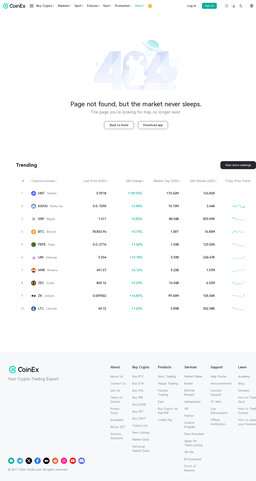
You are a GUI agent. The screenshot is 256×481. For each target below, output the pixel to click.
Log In (191, 5)
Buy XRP (137, 397)
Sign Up (209, 5)
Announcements (221, 383)
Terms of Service (116, 399)
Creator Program (189, 425)
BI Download (192, 459)
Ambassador (192, 401)
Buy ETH (138, 383)
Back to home (119, 125)
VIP (186, 408)
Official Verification (218, 422)
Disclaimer (116, 420)
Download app (153, 125)
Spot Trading (167, 376)
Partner (189, 415)
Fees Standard (194, 434)
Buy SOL (138, 390)
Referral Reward (189, 392)
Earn (161, 401)
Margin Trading (168, 383)
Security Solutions (116, 436)
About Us (116, 376)
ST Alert (216, 401)
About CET (117, 427)
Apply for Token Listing (193, 443)
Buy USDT (139, 418)
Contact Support (216, 392)
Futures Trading (163, 392)
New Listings (141, 432)
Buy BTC (138, 376)
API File (189, 452)
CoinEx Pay (165, 420)
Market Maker (193, 376)
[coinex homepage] (15, 5)
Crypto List (140, 425)
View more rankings (238, 165)
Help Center (219, 376)
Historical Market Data (140, 448)
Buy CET (138, 411)
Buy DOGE (139, 404)
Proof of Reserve (190, 468)
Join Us (115, 390)
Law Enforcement (219, 411)
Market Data (140, 439)
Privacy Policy (114, 411)
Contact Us (118, 383)
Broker (188, 383)
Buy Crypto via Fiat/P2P (168, 411)
